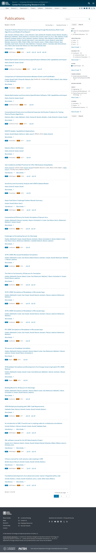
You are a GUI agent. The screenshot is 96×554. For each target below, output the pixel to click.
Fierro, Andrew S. (27, 38)
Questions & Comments (55, 518)
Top (91, 552)
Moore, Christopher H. (35, 220)
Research (14, 2)
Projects (33, 8)
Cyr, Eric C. (51, 36)
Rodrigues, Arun (9, 445)
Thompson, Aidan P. (41, 44)
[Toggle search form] (89, 3)
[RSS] (94, 8)
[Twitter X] (92, 8)
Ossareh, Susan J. (39, 42)
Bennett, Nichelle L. (62, 35)
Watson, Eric (26, 45)
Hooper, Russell (21, 40)
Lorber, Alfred (41, 478)
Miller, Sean (30, 42)
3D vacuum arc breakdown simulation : (18, 348)
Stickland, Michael (39, 443)
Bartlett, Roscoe (9, 462)
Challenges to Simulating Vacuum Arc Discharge (21, 236)
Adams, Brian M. (9, 62)
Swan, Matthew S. (31, 44)
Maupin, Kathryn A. (19, 134)
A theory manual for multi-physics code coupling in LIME (24, 459)
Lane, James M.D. (40, 40)
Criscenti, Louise (43, 36)
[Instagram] (82, 8)
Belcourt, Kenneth (20, 409)
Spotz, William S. (50, 478)
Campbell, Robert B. (36, 241)
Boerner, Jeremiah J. (22, 220)
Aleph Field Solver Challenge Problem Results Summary (24, 200)
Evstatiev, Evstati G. (16, 38)
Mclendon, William (50, 443)
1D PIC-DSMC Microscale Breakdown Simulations (21, 255)
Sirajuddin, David (9, 44)
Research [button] (13, 8)
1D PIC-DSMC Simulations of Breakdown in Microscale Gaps (25, 292)
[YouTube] (85, 8)
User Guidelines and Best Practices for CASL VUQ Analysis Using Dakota (29, 165)
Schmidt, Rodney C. (40, 409)
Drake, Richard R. (53, 117)
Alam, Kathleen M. (40, 35)
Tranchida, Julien (52, 44)
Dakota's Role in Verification (14, 148)
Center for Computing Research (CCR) (28, 4)
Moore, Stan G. (18, 203)
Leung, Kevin (59, 40)
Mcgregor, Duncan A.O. (11, 42)
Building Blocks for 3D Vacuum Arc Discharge (20, 388)
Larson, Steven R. (50, 40)
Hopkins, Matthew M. (11, 220)
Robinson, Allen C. (19, 35)
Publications (48, 8)
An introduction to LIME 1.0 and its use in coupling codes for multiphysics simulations (33, 423)
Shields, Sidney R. (54, 79)
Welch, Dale (11, 45)
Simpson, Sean (58, 42)
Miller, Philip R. (22, 42)
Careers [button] (57, 8)
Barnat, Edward (56, 239)
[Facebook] (80, 8)
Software (40, 8)
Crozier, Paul (45, 220)
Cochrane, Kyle (33, 36)
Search (65, 8)
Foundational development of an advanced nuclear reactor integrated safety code (32, 476)
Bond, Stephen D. (24, 36)
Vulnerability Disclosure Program (59, 548)
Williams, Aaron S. (61, 443)
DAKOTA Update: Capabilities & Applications (19, 131)
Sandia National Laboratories (10, 537)
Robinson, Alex (29, 79)
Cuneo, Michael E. (30, 35)
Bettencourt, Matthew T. (11, 36)
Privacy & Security (69, 518)
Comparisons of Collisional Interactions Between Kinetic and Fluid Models (30, 76)
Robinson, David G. (19, 443)
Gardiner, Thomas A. (38, 38)
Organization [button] (23, 8)
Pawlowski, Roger (10, 409)
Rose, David (34, 45)
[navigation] (50, 25)
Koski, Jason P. (31, 40)
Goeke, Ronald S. (59, 38)
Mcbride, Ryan (42, 45)
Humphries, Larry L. (31, 478)
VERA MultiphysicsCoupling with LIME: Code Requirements (24, 406)
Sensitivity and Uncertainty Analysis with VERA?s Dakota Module (27, 183)
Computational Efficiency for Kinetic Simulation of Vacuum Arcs (26, 217)
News (7, 8)
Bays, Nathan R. (59, 36)
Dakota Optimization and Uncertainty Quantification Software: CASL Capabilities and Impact (36, 95)
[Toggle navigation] (2, 8)
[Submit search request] (89, 19)
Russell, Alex (19, 45)
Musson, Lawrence (48, 241)
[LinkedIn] (89, 8)
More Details (20, 48)
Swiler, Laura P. (30, 134)
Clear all (81, 24)
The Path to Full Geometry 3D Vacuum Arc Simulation (23, 273)
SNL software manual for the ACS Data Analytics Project (24, 440)
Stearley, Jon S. (9, 443)
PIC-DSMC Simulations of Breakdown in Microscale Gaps (24, 329)
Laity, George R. (9, 35)
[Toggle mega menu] (93, 3)
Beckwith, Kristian (51, 35)
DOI (28, 52)
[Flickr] (87, 8)
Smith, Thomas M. (20, 44)
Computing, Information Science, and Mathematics (34, 2)
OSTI (33, 52)
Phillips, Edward (49, 42)
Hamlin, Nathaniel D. (10, 40)
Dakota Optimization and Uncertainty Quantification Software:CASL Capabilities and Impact (36, 59)
